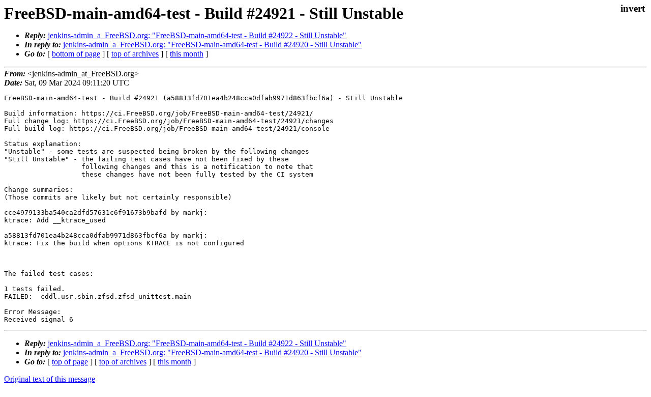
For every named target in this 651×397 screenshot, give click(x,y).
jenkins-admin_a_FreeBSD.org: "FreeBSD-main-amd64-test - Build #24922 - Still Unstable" (197, 35)
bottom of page (76, 53)
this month (186, 53)
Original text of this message (49, 379)
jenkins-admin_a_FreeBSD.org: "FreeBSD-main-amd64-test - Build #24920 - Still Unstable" (212, 44)
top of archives (135, 53)
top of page (70, 361)
